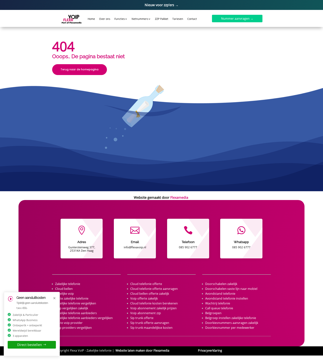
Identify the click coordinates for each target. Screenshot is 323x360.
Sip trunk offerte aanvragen (149, 323)
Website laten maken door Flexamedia (142, 350)
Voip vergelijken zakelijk (71, 308)
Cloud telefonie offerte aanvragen (154, 289)
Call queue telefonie (219, 308)
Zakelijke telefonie (67, 284)
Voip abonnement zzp (145, 313)
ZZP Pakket (161, 19)
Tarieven (177, 19)
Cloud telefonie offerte (146, 284)
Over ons (104, 19)
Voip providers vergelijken (73, 328)
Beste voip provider (69, 323)
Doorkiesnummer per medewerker (229, 328)
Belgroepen (213, 313)
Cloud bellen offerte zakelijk (149, 294)
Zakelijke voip (64, 294)
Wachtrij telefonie (217, 303)
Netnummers (140, 19)
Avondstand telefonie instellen (226, 298)
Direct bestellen (29, 344)
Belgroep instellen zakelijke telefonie (230, 318)
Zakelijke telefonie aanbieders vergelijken (84, 318)
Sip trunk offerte (141, 318)
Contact (192, 19)
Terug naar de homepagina (80, 69)
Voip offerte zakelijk (144, 298)
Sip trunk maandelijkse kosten (151, 328)
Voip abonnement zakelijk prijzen (153, 308)
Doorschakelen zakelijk (221, 284)
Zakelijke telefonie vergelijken (75, 303)
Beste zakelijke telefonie (71, 298)
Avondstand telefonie (220, 294)
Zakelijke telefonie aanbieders (76, 313)
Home (91, 19)
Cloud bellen (64, 289)
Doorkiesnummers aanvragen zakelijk (231, 323)
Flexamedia (179, 197)
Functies (119, 19)
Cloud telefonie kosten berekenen (154, 303)
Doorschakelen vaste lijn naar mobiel (231, 289)
